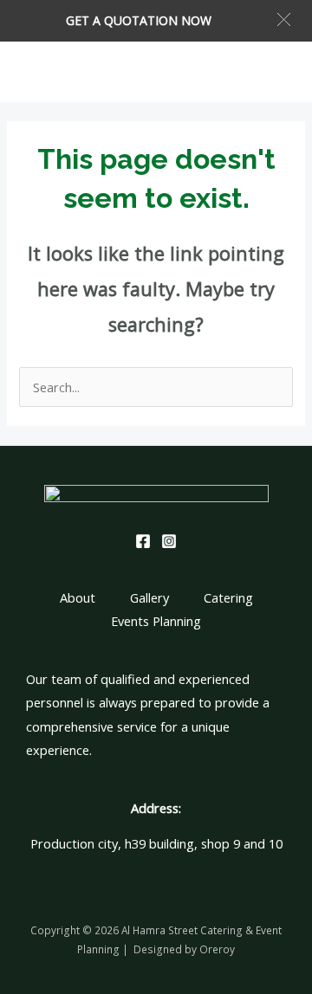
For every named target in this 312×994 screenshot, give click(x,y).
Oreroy (217, 949)
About (77, 597)
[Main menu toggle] (276, 72)
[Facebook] (143, 541)
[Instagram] (169, 541)
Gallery (149, 597)
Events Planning (156, 620)
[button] (284, 19)
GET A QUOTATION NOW (138, 20)
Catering (228, 597)
